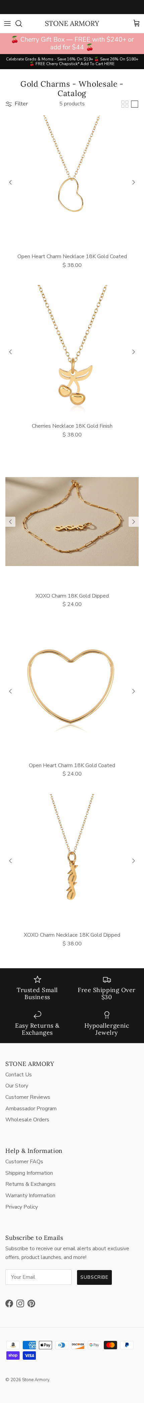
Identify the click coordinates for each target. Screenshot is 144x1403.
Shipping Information (29, 1173)
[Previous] (10, 182)
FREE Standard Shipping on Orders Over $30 (72, 7)
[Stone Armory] (72, 23)
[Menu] (7, 23)
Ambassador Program (31, 1108)
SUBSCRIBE (94, 1277)
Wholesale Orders (27, 1119)
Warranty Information (30, 1195)
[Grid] (125, 104)
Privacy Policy (21, 1207)
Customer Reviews (27, 1097)
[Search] (22, 23)
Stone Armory (35, 1380)
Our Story (16, 1085)
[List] (135, 104)
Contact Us (18, 1074)
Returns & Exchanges (30, 1184)
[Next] (134, 182)
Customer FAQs (24, 1161)
